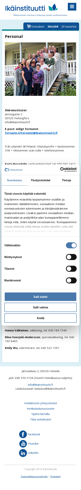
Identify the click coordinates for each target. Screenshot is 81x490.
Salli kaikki (40, 296)
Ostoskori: (53, 26)
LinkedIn (32, 453)
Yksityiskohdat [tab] (40, 180)
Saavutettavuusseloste (34, 476)
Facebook (33, 434)
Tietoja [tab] (66, 180)
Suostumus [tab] (14, 180)
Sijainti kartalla (40, 414)
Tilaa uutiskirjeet (40, 419)
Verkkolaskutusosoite (40, 408)
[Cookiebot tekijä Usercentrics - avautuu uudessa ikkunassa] (60, 169)
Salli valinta (40, 307)
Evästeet (55, 476)
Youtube (33, 443)
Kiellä (40, 317)
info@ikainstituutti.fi (40, 384)
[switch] (71, 257)
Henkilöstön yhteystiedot (40, 403)
